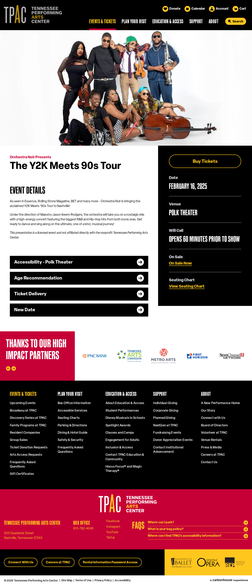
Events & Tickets (102, 21)
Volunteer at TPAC (214, 432)
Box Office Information (74, 403)
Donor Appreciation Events (173, 440)
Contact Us (209, 462)
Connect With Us (20, 562)
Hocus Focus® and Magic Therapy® (124, 469)
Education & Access (167, 21)
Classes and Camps (120, 432)
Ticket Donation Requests (28, 447)
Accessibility (123, 580)
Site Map (66, 580)
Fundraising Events (167, 432)
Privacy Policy (103, 580)
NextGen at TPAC (165, 425)
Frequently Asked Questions (22, 464)
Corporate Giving (165, 410)
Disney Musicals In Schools (125, 418)
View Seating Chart (187, 287)
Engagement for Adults (122, 440)
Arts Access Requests (26, 455)
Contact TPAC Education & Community (125, 457)
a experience (229, 580)
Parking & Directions (72, 425)
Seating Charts (69, 418)
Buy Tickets (205, 161)
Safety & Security (70, 440)
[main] (126, 180)
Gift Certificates (22, 474)
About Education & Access (125, 403)
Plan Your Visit (134, 21)
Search (238, 21)
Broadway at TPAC (23, 410)
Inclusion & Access (119, 447)
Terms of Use (83, 580)
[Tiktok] (110, 537)
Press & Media (211, 447)
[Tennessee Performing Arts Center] (31, 15)
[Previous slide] (8, 368)
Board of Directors (214, 425)
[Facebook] (113, 521)
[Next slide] (13, 368)
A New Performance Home (220, 403)
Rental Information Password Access (110, 562)
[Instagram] (113, 526)
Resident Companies (25, 432)
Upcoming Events (23, 403)
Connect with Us (213, 418)
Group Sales (19, 440)
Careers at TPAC (213, 455)
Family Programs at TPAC (28, 425)
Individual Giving (165, 403)
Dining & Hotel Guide (73, 432)
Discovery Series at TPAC (28, 418)
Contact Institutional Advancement (168, 450)
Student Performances (122, 410)
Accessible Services (72, 410)
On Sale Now (180, 264)
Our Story (208, 410)
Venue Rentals (211, 440)
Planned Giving (164, 418)
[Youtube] (112, 532)
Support (196, 21)
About (213, 21)
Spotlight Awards (118, 425)
